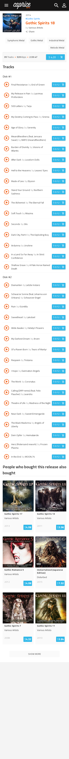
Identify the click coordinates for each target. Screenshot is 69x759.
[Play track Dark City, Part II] (7, 235)
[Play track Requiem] (7, 361)
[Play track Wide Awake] (7, 328)
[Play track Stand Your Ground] (7, 192)
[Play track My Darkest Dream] (7, 339)
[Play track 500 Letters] (7, 106)
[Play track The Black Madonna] (7, 425)
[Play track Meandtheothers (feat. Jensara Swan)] (7, 139)
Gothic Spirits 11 (46, 625)
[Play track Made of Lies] (7, 181)
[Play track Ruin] (7, 307)
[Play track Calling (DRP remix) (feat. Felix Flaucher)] (7, 393)
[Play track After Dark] (7, 160)
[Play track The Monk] (7, 382)
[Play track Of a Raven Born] (7, 350)
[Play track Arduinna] (7, 246)
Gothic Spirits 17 (13, 513)
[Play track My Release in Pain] (7, 96)
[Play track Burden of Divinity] (7, 149)
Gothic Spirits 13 (46, 513)
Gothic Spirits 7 (12, 625)
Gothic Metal (37, 40)
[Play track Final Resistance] (7, 85)
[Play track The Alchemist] (7, 203)
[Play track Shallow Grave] (7, 267)
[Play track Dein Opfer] (7, 436)
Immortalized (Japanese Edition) (50, 571)
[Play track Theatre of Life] (7, 404)
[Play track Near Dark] (7, 414)
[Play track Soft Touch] (7, 214)
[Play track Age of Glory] (7, 128)
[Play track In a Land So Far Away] (7, 257)
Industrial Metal (56, 40)
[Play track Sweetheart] (7, 318)
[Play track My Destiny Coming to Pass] (7, 117)
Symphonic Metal (15, 40)
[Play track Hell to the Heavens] (7, 171)
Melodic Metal (57, 47)
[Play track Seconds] (7, 224)
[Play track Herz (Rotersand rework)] (7, 446)
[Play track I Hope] (7, 371)
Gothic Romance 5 (14, 569)
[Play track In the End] (7, 457)
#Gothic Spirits (33, 18)
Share (31, 31)
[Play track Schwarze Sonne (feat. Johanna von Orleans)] (7, 296)
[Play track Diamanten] (7, 286)
